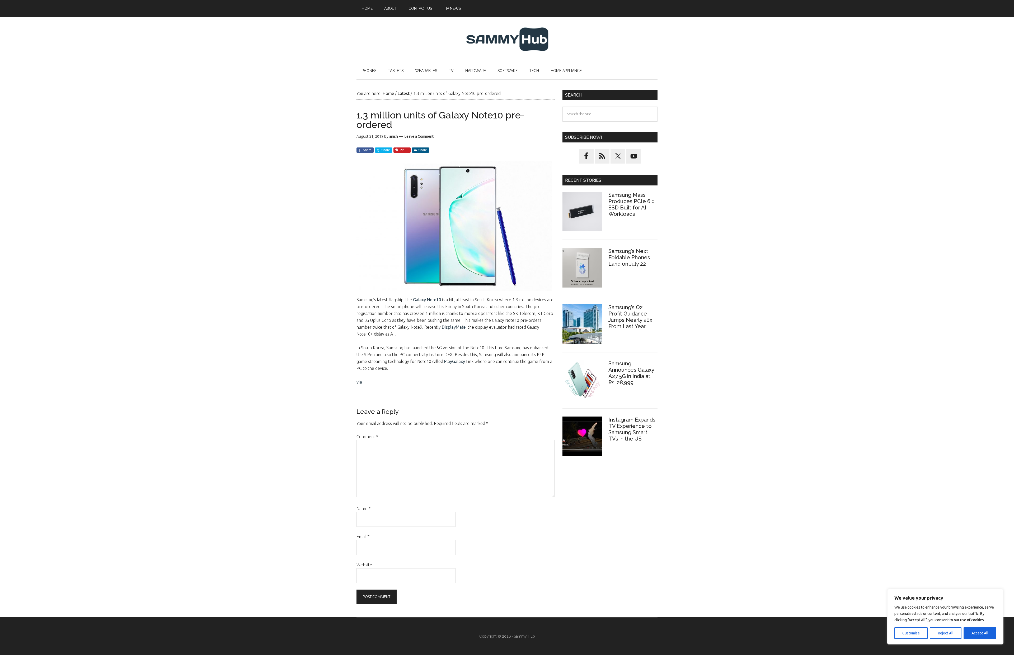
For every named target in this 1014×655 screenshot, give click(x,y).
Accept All (979, 633)
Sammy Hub (507, 39)
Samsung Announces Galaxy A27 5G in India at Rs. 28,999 (631, 373)
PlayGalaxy (455, 361)
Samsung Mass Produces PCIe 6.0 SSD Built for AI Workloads (631, 204)
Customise (911, 633)
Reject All (946, 633)
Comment (367, 436)
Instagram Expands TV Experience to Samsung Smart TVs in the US (631, 429)
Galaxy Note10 (427, 299)
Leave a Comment (419, 136)
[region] (945, 616)
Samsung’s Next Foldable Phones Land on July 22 (629, 257)
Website (364, 564)
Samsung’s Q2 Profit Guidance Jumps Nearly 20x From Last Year (630, 316)
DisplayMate (454, 327)
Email (362, 536)
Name (363, 508)
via (359, 382)
